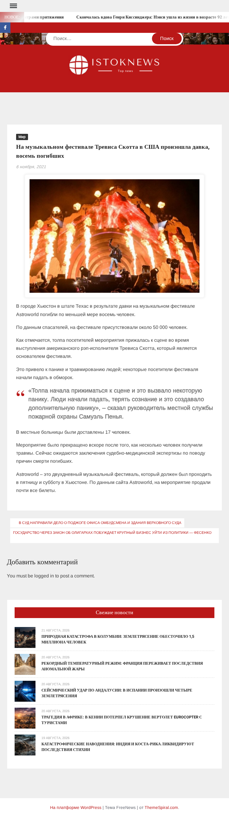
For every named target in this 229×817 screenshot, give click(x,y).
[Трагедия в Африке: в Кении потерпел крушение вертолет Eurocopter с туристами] (25, 717)
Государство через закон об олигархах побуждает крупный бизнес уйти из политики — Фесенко (112, 533)
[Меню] (13, 6)
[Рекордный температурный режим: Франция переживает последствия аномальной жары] (25, 663)
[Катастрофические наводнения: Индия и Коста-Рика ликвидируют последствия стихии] (25, 744)
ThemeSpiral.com (161, 807)
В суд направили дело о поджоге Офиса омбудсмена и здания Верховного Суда (100, 523)
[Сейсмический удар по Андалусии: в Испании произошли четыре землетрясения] (25, 690)
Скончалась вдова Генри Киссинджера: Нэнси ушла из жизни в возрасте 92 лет (145, 17)
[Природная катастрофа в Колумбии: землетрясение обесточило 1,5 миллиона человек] (25, 637)
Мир (22, 137)
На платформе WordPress (75, 807)
